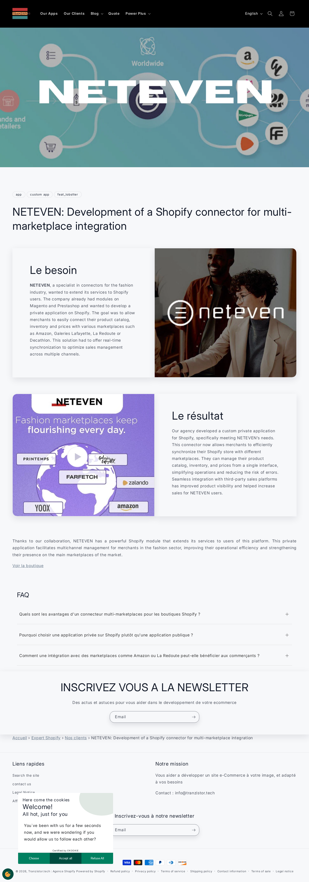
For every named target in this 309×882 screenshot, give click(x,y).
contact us (21, 784)
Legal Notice (23, 792)
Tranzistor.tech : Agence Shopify (51, 871)
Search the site (25, 775)
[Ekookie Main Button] (8, 874)
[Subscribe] (193, 717)
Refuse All (97, 858)
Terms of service (173, 871)
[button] (97, 13)
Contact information (231, 871)
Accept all (65, 858)
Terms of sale (261, 871)
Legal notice (284, 871)
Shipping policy (201, 871)
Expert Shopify (46, 737)
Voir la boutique (28, 565)
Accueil (19, 737)
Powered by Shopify (90, 871)
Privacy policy (145, 871)
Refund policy (120, 871)
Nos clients (76, 737)
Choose (34, 858)
